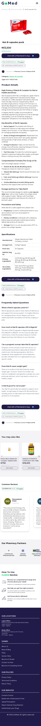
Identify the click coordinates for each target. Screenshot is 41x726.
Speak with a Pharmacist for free (13, 699)
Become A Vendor (8, 659)
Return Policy (6, 684)
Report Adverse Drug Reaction (12, 705)
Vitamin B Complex (16, 9)
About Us (5, 646)
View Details (9, 468)
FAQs (3, 653)
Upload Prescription (8, 702)
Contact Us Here (7, 662)
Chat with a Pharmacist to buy (18, 56)
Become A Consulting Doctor (12, 666)
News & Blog (6, 650)
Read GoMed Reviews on (9, 62)
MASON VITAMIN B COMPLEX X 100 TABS (30, 460)
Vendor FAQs (6, 656)
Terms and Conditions (9, 680)
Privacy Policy (6, 677)
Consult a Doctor (7, 695)
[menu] (37, 3)
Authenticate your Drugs (10, 708)
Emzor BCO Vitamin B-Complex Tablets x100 (9, 460)
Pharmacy (5, 9)
